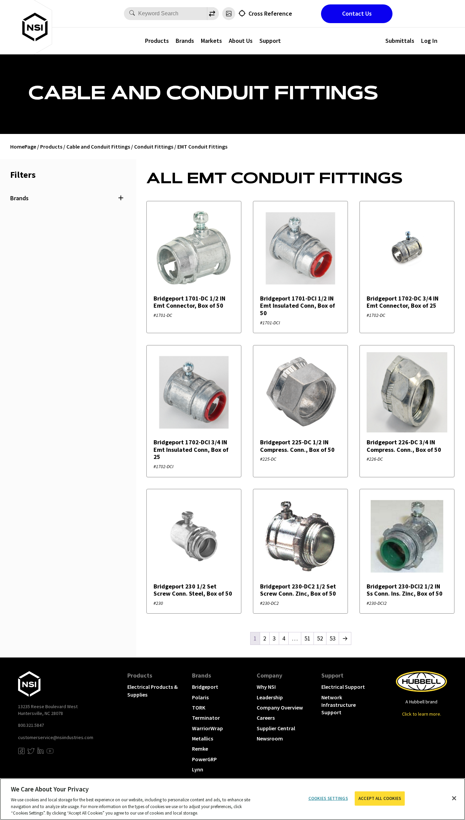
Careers (266, 717)
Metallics (202, 738)
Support (270, 41)
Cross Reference (270, 13)
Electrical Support (343, 686)
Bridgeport (205, 686)
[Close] (454, 798)
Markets (211, 41)
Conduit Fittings (153, 146)
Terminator (206, 717)
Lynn (197, 769)
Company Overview (280, 707)
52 (320, 638)
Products (157, 41)
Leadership (270, 697)
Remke (200, 748)
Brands (185, 41)
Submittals (399, 41)
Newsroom (270, 738)
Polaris (200, 697)
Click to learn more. (421, 714)
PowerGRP (204, 759)
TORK (198, 707)
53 (333, 638)
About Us (241, 41)
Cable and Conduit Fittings (98, 146)
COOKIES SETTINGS (328, 798)
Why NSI (266, 686)
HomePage (23, 146)
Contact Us (357, 13)
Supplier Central (276, 728)
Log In (429, 41)
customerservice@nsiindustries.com (55, 737)
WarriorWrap (207, 728)
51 (307, 638)
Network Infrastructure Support (338, 705)
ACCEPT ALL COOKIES (379, 798)
